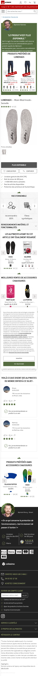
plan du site (4, 668)
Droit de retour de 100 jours (13, 179)
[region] (19, 338)
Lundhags (6, 100)
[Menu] (3, 11)
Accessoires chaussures (10, 17)
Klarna (8, 543)
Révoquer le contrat (10, 635)
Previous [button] (3, 206)
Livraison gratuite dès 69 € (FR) (15, 177)
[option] (19, 126)
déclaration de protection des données (19, 352)
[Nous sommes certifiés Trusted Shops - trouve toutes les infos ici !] (22, 542)
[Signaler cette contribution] (14, 401)
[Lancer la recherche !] (35, 11)
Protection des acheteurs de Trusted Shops (19, 187)
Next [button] (34, 206)
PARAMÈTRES (19, 358)
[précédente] (5, 72)
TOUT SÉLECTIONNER (19, 364)
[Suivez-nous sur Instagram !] (4, 616)
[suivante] (32, 72)
